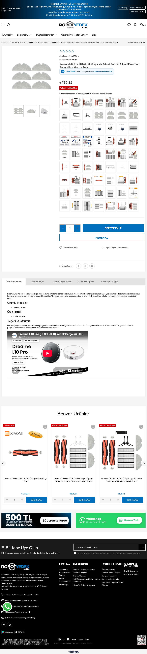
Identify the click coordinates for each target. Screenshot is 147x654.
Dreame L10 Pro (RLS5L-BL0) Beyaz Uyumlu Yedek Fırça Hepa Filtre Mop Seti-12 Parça (73, 480)
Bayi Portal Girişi (131, 574)
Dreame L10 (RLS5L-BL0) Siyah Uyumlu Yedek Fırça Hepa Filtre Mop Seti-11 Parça (121, 480)
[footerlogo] (15, 566)
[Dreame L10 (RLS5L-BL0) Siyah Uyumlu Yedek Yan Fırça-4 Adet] (99, 141)
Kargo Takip (6, 10)
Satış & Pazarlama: (21, 600)
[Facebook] (3, 624)
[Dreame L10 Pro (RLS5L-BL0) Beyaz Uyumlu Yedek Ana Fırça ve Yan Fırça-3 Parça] (65, 167)
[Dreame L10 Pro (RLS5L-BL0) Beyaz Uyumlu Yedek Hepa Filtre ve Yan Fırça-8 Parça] (111, 180)
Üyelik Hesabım (108, 569)
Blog (94, 34)
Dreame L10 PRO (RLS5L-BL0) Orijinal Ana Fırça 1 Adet (25, 480)
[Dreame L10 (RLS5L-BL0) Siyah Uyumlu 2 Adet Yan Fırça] (88, 116)
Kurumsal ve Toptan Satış (73, 34)
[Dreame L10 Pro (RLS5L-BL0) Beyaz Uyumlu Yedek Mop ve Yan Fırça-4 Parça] (76, 193)
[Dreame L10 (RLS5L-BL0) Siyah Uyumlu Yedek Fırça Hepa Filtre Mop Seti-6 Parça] (99, 103)
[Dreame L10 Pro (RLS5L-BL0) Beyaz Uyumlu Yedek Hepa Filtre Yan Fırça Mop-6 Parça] (122, 193)
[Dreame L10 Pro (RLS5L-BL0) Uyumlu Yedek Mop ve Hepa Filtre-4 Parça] (88, 193)
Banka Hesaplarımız (64, 579)
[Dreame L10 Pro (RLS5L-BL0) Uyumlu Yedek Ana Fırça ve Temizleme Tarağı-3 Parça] (76, 167)
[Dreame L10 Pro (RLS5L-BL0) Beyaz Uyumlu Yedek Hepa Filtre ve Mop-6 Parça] (99, 206)
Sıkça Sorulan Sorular (64, 573)
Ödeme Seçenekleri (61, 281)
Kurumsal (6, 34)
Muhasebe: (17, 612)
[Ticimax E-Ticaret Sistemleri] (73, 652)
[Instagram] (9, 624)
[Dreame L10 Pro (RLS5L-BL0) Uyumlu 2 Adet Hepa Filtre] (134, 167)
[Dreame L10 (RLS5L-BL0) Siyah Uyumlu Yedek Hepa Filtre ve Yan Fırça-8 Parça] (88, 154)
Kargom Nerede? (109, 576)
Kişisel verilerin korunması (104, 553)
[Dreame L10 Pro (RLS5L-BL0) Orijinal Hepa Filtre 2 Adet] (134, 128)
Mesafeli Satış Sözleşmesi (84, 585)
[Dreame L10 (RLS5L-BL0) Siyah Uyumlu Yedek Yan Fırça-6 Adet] (88, 128)
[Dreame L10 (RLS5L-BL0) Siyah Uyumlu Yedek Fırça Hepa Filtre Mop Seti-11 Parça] (122, 103)
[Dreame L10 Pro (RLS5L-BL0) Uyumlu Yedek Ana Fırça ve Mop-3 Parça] (88, 167)
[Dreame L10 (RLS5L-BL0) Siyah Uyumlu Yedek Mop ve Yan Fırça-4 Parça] (65, 154)
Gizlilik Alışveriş (79, 576)
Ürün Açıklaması (14, 281)
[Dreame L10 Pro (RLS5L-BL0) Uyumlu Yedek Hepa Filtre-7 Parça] (99, 193)
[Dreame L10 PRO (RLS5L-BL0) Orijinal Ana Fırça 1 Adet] (99, 180)
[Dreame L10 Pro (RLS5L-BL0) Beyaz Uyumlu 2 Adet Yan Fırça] (122, 167)
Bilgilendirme (23, 34)
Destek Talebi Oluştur (111, 572)
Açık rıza (89, 553)
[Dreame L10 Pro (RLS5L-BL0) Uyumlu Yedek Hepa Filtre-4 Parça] (111, 193)
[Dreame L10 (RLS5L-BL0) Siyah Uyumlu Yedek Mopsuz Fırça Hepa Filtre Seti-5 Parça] (122, 141)
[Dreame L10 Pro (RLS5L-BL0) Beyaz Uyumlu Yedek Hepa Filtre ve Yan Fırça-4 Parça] (65, 206)
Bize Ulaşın (63, 584)
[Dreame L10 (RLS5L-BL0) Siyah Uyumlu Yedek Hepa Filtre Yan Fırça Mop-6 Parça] (76, 154)
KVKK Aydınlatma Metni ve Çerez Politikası (87, 580)
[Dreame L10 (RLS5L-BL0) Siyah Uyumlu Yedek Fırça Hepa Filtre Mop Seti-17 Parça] (111, 103)
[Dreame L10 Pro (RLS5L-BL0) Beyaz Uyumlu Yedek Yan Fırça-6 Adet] (65, 128)
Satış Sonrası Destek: (22, 606)
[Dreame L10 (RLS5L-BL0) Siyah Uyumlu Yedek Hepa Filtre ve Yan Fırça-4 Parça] (65, 116)
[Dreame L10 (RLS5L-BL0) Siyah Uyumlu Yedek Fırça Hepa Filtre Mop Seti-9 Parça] (76, 103)
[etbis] (141, 640)
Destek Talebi (14, 8)
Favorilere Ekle (45, 427)
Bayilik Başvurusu (137, 7)
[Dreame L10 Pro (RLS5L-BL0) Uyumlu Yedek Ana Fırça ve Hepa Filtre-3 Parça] (99, 154)
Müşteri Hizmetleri (45, 34)
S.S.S (3, 8)
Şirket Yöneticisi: (20, 618)
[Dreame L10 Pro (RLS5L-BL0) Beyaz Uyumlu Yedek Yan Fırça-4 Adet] (76, 128)
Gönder (142, 547)
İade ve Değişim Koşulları (84, 569)
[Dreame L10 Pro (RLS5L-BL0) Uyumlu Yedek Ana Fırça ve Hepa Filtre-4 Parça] (99, 167)
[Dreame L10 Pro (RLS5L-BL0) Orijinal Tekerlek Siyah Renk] (122, 128)
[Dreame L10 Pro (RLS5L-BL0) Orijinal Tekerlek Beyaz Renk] (111, 128)
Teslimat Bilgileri (85, 281)
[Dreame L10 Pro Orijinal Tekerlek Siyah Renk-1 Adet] (99, 128)
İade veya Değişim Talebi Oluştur (112, 583)
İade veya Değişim (109, 281)
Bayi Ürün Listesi (137, 11)
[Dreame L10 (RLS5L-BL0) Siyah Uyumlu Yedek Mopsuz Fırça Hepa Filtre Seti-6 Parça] (111, 141)
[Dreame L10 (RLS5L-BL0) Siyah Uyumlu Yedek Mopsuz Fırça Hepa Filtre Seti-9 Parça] (134, 141)
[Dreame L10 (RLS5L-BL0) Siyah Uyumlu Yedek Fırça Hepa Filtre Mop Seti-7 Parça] (88, 103)
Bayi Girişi (123, 7)
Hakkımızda (64, 569)
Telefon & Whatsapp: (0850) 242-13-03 (22, 595)
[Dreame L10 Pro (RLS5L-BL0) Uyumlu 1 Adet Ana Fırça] (65, 180)
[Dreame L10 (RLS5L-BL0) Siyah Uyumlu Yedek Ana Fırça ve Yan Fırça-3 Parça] (65, 103)
